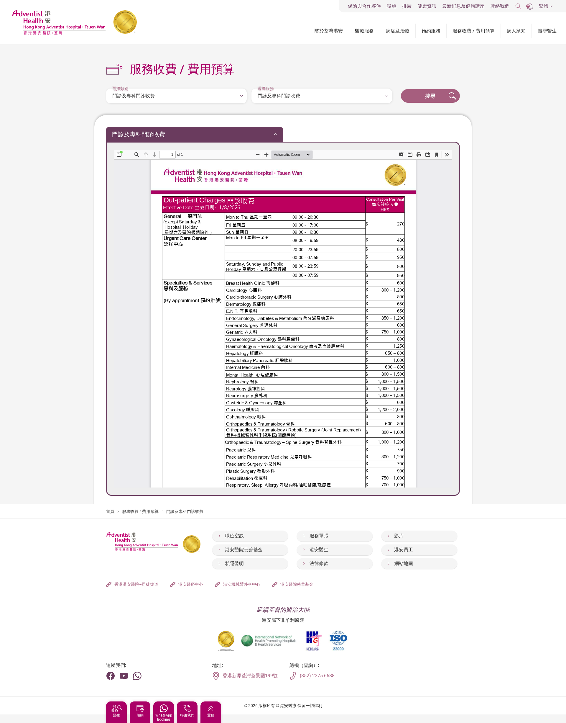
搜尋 (430, 96)
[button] (546, 6)
